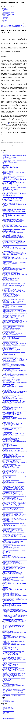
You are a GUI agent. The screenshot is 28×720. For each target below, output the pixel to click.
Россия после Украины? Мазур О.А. (11, 658)
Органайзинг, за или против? (10, 342)
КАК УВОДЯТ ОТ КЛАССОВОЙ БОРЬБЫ (13, 472)
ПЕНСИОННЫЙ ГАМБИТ (9, 397)
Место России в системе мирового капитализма (14, 182)
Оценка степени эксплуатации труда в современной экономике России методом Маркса (14, 400)
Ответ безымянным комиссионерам (11, 547)
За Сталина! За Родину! (8, 332)
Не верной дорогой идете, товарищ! (11, 687)
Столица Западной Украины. (10, 647)
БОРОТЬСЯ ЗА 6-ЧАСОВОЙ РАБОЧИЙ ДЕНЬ (14, 514)
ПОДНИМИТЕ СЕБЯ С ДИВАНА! (11, 504)
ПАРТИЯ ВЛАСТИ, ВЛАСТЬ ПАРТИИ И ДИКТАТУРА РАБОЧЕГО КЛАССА (13, 302)
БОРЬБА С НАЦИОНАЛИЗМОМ (11, 203)
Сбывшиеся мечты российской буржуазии (13, 395)
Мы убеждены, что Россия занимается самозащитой (15, 190)
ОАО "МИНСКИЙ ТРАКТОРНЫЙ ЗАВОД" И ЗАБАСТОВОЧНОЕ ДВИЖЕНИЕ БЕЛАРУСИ (14, 242)
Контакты (5, 17)
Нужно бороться (7, 390)
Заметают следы (7, 300)
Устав (4, 698)
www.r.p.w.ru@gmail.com (9, 718)
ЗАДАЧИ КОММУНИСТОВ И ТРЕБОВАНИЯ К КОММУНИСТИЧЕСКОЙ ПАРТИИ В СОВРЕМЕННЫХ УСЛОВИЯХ (14, 534)
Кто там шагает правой (8, 548)
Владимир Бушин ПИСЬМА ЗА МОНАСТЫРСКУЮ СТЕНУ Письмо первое (13, 670)
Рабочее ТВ (6, 15)
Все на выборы (6, 483)
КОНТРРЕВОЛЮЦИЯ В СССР (10, 317)
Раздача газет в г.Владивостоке (10, 461)
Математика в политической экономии (12, 601)
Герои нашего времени (8, 686)
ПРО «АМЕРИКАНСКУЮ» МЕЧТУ (11, 414)
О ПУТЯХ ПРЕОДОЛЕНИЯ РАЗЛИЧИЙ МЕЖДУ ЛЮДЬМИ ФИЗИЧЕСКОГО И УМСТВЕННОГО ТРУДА (15, 311)
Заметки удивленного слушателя (10, 556)
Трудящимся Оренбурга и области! (11, 438)
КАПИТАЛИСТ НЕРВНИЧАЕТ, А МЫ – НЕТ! (14, 220)
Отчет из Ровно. (7, 648)
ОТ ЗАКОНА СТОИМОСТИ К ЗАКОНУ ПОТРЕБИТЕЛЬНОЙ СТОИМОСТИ (13, 512)
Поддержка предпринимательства (11, 480)
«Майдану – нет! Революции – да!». (11, 425)
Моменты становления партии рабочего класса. (14, 681)
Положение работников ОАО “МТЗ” (11, 243)
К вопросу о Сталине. (8, 631)
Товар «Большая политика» (9, 475)
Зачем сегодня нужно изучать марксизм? (12, 598)
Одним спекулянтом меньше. (10, 347)
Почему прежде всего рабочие (10, 419)
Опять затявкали (7, 297)
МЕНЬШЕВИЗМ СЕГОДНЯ (10, 357)
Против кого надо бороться (9, 643)
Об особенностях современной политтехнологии (14, 268)
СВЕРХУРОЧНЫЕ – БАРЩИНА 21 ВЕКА (13, 398)
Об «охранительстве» (8, 416)
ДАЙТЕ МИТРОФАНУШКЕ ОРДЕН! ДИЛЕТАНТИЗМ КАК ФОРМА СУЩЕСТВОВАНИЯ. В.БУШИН (12, 653)
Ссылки (5, 18)
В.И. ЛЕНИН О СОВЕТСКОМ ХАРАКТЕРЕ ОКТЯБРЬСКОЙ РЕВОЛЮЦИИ (13, 507)
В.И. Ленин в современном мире (11, 590)
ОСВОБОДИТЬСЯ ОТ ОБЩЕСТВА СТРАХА (14, 389)
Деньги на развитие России (9, 464)
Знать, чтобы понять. (8, 444)
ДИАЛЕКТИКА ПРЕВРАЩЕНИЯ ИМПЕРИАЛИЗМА (11, 543)
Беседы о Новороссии (8, 588)
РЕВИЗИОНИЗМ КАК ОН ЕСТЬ (11, 467)
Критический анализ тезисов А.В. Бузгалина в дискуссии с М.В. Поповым (14, 366)
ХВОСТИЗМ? (6, 199)
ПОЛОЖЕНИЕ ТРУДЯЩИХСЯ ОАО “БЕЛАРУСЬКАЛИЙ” (12, 250)
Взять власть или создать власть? (11, 417)
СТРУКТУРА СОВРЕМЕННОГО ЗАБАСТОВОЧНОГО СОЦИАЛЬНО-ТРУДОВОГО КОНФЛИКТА (12, 295)
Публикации (6, 13)
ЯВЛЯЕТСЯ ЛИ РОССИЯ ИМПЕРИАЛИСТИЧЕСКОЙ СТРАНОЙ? (13, 571)
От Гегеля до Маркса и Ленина (10, 341)
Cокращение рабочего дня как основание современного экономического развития (12, 528)
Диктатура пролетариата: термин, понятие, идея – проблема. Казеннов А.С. (14, 633)
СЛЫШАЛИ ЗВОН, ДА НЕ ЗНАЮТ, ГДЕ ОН (14, 229)
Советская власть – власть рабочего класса (13, 423)
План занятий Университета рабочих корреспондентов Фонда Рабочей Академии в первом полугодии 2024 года (14, 176)
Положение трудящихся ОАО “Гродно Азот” (13, 234)
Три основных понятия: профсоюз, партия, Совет (14, 343)
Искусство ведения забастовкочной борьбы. (13, 494)
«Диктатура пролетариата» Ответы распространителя (11, 431)
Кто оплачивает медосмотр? (9, 157)
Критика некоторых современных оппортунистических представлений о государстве (15, 501)
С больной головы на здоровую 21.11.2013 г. (13, 692)
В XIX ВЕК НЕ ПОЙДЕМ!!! (10, 344)
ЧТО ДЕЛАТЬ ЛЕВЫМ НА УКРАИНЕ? (12, 657)
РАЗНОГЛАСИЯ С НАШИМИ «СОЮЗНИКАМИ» (15, 226)
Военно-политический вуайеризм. (11, 562)
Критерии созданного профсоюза (11, 227)
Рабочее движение (7, 10)
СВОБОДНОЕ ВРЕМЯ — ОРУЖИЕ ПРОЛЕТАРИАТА (11, 266)
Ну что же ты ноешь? (8, 478)
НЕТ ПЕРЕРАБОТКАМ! (9, 224)
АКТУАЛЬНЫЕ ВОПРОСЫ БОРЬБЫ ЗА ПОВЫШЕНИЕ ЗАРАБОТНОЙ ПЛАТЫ (13, 218)
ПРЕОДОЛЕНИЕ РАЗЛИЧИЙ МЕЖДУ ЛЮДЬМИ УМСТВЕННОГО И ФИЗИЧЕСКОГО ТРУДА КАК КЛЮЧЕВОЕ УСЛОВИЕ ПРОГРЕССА (15, 315)
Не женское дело (7, 363)
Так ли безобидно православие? (10, 498)
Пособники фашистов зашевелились (11, 368)
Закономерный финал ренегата (10, 167)
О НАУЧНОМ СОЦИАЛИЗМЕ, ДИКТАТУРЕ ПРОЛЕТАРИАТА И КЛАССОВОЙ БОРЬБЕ (14, 489)
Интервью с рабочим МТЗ (9, 231)
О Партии (5, 9)
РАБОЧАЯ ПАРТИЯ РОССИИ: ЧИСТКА (13, 232)
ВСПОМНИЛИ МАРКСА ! (9, 195)
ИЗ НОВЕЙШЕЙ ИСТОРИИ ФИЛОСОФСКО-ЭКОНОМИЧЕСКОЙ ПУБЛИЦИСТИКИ (14, 487)
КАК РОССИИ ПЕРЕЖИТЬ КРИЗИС (12, 178)
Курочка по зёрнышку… (9, 206)
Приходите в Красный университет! (11, 328)
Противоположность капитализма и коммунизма (14, 482)
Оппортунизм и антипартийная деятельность (13, 456)
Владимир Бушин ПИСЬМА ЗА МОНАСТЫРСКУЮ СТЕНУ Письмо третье (13, 665)
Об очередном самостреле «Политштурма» (13, 290)
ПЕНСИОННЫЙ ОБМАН (9, 409)
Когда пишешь (6, 481)
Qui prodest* (6, 683)
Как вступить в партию (8, 701)
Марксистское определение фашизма (11, 350)
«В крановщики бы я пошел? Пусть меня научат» (14, 318)
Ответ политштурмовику (9, 369)
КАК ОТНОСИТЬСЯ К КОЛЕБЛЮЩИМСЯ (13, 281)
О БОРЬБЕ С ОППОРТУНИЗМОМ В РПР (13, 468)
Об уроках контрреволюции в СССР (11, 373)
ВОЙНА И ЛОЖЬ (7, 183)
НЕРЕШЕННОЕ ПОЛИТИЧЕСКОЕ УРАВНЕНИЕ (15, 560)
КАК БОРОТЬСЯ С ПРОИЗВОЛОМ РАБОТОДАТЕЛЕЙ (11, 381)
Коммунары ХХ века (8, 552)
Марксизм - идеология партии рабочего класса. (14, 596)
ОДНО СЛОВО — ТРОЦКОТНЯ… (11, 338)
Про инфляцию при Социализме (10, 189)
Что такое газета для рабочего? (10, 439)
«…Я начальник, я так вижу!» (10, 162)
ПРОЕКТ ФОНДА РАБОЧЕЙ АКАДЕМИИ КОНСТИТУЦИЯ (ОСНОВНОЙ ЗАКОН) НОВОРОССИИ (13, 626)
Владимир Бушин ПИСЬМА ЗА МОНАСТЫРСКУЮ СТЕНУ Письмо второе (13, 667)
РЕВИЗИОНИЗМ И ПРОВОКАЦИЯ (12, 459)
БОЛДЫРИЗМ (6, 473)
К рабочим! (6, 406)
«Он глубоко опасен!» (8, 671)
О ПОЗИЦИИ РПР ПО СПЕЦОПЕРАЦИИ (13, 208)
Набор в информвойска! (8, 466)
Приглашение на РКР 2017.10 (10, 493)
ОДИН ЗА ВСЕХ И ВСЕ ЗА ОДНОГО (12, 289)
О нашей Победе (7, 264)
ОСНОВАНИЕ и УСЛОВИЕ (10, 247)
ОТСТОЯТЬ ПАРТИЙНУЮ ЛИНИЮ (12, 235)
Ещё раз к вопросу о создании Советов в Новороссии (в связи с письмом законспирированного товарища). (12, 593)
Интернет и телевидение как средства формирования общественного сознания (12, 413)
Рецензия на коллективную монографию (12, 484)
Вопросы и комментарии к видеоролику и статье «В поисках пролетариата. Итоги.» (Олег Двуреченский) (14, 287)
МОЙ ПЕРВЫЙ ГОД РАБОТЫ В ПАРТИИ (13, 252)
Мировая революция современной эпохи (12, 240)
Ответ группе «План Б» (8, 166)
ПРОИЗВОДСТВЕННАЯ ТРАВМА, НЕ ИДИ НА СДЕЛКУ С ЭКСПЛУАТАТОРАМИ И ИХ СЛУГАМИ (15, 255)
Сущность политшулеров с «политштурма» (13, 339)
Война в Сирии (6, 446)
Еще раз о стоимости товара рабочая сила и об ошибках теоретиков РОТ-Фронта (14, 453)
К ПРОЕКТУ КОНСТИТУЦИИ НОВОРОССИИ (14, 589)
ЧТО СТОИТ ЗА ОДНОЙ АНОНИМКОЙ (13, 198)
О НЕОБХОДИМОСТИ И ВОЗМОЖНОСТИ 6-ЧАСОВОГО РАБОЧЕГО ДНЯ (14, 334)
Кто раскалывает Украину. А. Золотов (12, 649)
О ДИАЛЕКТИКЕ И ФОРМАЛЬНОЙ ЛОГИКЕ (14, 248)
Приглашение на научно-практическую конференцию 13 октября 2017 (12, 491)
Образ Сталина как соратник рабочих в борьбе (14, 299)
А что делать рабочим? (8, 210)
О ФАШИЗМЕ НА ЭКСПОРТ (10, 455)
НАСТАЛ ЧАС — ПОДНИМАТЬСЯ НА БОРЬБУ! (15, 411)
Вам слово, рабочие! (8, 171)
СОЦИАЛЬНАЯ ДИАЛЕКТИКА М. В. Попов (14, 640)
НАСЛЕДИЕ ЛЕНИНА (8, 279)
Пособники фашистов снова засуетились (12, 358)
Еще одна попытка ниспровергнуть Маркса (13, 325)
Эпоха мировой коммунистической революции (14, 503)
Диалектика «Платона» (8, 579)
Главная (5, 8)
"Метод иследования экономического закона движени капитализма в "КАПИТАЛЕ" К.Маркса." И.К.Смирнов (15, 637)
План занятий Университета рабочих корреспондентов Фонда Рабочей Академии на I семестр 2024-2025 (14, 160)
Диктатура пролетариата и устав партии (12, 269)
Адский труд (6, 421)
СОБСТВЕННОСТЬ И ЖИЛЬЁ (10, 186)
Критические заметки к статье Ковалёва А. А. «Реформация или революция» (14, 510)
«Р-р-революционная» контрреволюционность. (14, 685)
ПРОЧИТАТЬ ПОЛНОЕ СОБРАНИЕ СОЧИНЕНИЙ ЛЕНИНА (12, 330)
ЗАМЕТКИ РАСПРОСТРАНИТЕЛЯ (11, 396)
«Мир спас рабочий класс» (9, 230)
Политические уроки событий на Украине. (13, 675)
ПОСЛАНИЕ (6, 449)
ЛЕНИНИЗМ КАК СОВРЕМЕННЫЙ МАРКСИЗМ (15, 462)
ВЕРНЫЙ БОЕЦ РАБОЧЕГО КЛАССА (12, 349)
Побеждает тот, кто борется (9, 170)
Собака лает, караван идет (9, 354)
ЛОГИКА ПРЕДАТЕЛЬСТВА (10, 405)
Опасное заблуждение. (8, 656)
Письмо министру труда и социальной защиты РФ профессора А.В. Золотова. (15, 600)
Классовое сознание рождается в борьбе (12, 322)
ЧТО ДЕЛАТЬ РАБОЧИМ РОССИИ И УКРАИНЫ (15, 211)
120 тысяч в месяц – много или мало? (12, 273)
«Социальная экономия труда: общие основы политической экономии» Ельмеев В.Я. (13, 623)
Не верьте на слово (7, 261)
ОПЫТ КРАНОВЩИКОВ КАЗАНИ (11, 337)
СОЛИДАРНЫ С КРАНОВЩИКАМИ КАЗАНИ (14, 336)
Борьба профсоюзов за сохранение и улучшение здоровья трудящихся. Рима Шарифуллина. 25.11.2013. (14, 690)
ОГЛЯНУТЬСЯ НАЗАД (8, 521)
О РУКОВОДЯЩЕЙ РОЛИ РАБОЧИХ (12, 225)
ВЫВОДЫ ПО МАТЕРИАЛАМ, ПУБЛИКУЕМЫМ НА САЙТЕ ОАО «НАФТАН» (15, 263)
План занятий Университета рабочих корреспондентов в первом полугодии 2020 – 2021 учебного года (15, 258)
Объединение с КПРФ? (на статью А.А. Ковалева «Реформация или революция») (14, 526)
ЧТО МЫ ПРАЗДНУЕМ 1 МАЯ (10, 457)
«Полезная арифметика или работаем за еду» (13, 407)
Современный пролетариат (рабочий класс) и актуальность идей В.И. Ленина (13, 271)
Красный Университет (8, 14)
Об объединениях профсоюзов (10, 470)
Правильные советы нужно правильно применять (14, 209)
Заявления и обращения (8, 12)
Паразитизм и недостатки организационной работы (15, 451)
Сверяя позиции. (7, 635)
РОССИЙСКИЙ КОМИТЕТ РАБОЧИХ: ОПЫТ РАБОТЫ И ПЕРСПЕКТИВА (14, 361)
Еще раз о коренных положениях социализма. (14, 621)
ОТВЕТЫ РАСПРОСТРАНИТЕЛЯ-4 (11, 424)
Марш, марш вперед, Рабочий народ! (11, 379)
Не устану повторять (8, 385)
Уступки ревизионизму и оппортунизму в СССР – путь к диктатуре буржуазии (15, 371)
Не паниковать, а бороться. (9, 184)
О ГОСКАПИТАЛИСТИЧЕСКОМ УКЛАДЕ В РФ (15, 321)
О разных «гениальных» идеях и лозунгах (13, 448)
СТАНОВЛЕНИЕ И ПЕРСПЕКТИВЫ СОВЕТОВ (15, 359)
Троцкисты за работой (8, 348)
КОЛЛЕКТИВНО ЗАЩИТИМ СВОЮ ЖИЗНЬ (14, 345)
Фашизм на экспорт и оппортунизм (11, 450)
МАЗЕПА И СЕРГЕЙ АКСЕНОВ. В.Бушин (13, 651)
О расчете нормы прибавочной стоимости (13, 309)
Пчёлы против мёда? (8, 422)
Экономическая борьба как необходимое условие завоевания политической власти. (14, 674)
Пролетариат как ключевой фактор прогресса (13, 364)
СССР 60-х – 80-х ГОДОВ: (9, 377)
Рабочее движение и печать (9, 168)
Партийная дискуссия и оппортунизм (12, 465)
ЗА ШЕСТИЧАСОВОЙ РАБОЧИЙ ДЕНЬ (13, 541)
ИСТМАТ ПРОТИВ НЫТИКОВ (10, 445)
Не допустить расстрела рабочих (10, 280)
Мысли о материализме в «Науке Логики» (13, 197)
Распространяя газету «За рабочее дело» (12, 320)
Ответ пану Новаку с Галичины (10, 676)
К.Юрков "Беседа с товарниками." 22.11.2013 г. (14, 694)
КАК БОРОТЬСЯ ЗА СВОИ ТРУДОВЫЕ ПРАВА (15, 418)
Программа (5, 700)
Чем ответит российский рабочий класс (12, 427)
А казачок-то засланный (8, 355)
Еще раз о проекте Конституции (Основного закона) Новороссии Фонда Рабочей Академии (14, 567)
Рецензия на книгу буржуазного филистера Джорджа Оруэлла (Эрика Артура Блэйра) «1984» (14, 619)
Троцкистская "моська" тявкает (10, 684)
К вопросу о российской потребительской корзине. (15, 374)
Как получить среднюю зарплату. (11, 278)
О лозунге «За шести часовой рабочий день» (13, 505)
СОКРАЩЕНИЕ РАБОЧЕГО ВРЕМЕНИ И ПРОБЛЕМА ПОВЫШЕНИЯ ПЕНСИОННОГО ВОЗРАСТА (14, 442)
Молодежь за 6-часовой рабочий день (12, 518)
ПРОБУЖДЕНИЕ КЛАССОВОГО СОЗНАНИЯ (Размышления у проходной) (14, 180)
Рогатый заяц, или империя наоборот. (12, 561)
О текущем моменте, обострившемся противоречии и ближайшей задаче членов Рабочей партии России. (15, 276)
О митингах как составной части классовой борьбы (15, 391)
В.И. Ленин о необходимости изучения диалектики (15, 595)
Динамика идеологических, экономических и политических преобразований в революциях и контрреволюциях (14, 237)
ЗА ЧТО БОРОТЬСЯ (8, 408)
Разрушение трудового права (10, 323)
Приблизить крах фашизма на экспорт (12, 695)
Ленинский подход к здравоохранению (12, 605)
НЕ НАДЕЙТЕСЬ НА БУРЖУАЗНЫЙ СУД (13, 499)
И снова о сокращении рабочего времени (12, 192)
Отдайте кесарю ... (7, 680)
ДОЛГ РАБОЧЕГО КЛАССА (10, 460)
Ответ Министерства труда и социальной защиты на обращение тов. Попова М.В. (14, 496)
